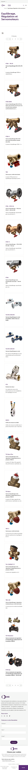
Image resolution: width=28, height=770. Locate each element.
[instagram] (7, 715)
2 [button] (12, 39)
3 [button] (15, 39)
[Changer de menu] (26, 5)
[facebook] (9, 715)
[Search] (23, 5)
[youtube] (4, 715)
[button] (7, 39)
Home (5, 8)
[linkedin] (1, 715)
